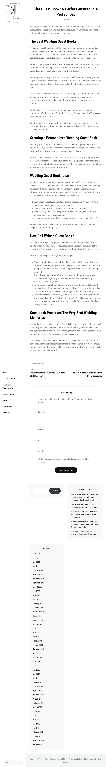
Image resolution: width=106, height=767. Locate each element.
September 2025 (39, 583)
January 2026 (38, 570)
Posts (5, 400)
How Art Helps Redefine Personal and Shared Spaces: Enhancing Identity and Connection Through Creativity (84, 497)
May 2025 (36, 595)
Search (55, 491)
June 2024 (36, 628)
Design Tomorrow (52, 759)
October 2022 (37, 699)
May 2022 (36, 719)
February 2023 (38, 682)
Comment (42, 412)
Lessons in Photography (8, 386)
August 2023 (37, 657)
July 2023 (36, 661)
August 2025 (37, 587)
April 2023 (36, 674)
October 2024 (37, 616)
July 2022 (36, 711)
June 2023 (36, 666)
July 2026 (36, 554)
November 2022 (38, 695)
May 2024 (36, 632)
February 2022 (38, 732)
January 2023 (38, 686)
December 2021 (38, 740)
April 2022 (36, 724)
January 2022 (38, 736)
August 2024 (37, 624)
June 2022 (36, 715)
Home (5, 372)
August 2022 (37, 707)
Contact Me (7, 406)
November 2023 (38, 649)
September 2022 (39, 703)
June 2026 (36, 558)
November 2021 (38, 744)
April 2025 (36, 599)
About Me (6, 412)
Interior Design (8, 394)
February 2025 (38, 603)
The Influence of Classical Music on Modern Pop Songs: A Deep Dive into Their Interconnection (84, 524)
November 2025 (38, 579)
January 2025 (38, 608)
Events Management (38, 363)
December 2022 (38, 691)
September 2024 (39, 620)
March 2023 (37, 678)
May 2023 (36, 670)
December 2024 (38, 612)
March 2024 (37, 637)
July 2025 (36, 591)
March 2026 (37, 566)
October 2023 (37, 653)
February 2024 (38, 641)
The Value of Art (9, 378)
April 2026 (36, 562)
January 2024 (38, 645)
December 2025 (38, 574)
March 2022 (37, 728)
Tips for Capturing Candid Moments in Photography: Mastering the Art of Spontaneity (85, 514)
